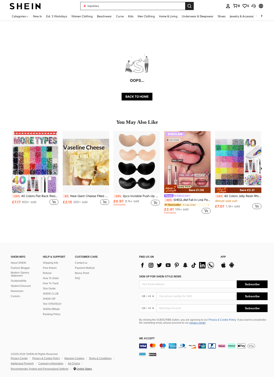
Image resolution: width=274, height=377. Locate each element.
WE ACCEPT (147, 338)
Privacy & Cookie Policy (222, 319)
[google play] (232, 267)
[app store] (223, 267)
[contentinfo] (203, 346)
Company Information (50, 363)
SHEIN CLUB (50, 293)
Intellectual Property (22, 363)
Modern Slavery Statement (20, 274)
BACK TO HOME (137, 96)
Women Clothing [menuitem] (82, 16)
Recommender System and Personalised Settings (39, 368)
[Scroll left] (256, 16)
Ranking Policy (51, 314)
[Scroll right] (261, 16)
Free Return (50, 267)
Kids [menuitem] (130, 16)
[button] (253, 6)
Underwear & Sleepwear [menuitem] (197, 16)
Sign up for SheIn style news (160, 276)
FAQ (77, 278)
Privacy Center (19, 358)
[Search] (189, 6)
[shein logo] (25, 5)
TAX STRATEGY (52, 303)
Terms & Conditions (100, 358)
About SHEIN (18, 262)
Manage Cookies (74, 358)
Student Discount (21, 285)
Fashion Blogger (20, 267)
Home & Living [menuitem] (168, 16)
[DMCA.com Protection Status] (152, 354)
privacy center (197, 322)
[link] (236, 5)
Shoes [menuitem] (221, 16)
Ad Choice (74, 363)
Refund (47, 273)
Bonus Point (82, 273)
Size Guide (49, 288)
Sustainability (18, 280)
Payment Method (85, 267)
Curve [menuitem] (120, 16)
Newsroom (17, 291)
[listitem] (35, 172)
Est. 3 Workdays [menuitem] (56, 16)
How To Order (51, 278)
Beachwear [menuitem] (104, 16)
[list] (177, 265)
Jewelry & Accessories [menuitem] (243, 16)
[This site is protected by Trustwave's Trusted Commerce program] (142, 354)
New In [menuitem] (37, 16)
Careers (15, 296)
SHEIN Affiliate (51, 309)
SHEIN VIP (49, 298)
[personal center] (228, 6)
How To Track (51, 283)
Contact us (81, 262)
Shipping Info (50, 262)
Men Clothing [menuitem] (146, 16)
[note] (187, 189)
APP (223, 257)
